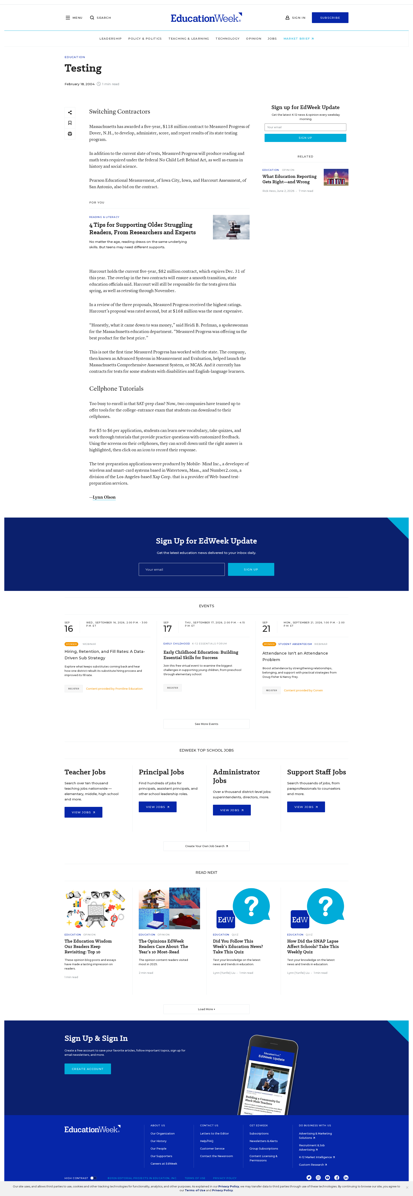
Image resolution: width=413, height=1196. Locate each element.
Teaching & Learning (188, 38)
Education (75, 57)
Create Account (88, 1069)
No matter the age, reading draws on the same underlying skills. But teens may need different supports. (138, 244)
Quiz (235, 934)
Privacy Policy (225, 1178)
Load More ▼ (206, 1009)
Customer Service (212, 1148)
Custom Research (312, 1164)
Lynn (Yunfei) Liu (224, 972)
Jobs (272, 38)
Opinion (253, 38)
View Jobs (82, 812)
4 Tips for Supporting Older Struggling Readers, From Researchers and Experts (142, 228)
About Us (158, 1125)
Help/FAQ (206, 1141)
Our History (158, 1141)
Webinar (89, 644)
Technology (228, 38)
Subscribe (330, 17)
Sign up (251, 569)
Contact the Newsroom (216, 1156)
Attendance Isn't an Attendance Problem (295, 656)
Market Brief (297, 38)
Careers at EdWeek (164, 1163)
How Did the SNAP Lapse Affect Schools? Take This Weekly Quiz (313, 947)
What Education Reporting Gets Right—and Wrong (289, 179)
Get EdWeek (259, 1125)
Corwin (318, 690)
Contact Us (209, 1125)
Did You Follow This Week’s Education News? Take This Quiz (238, 947)
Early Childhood (176, 643)
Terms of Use (195, 1178)
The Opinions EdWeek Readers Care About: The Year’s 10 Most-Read (163, 947)
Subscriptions (259, 1133)
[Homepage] (206, 18)
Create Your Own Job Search (205, 846)
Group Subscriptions (264, 1148)
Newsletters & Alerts (264, 1141)
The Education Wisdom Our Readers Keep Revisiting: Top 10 (88, 947)
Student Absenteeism (295, 644)
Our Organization (163, 1133)
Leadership (110, 38)
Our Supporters (161, 1156)
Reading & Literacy (104, 217)
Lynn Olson (104, 497)
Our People (158, 1148)
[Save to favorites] (70, 123)
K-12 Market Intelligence (316, 1157)
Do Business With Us (315, 1125)
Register (73, 688)
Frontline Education (129, 688)
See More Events (206, 724)
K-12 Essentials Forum (209, 643)
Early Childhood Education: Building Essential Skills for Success (200, 655)
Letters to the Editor (214, 1133)
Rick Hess (269, 191)
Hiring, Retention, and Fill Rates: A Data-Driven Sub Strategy (105, 654)
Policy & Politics (145, 38)
